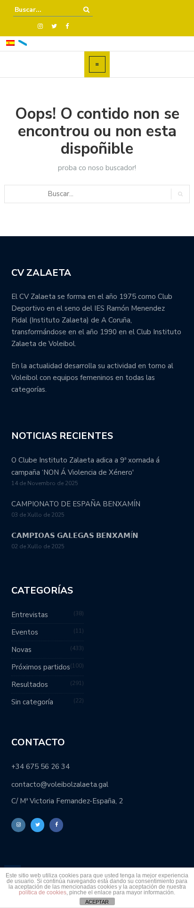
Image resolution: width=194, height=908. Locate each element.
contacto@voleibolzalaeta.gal (59, 784)
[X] (54, 26)
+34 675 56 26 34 (40, 766)
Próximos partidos (40, 667)
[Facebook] (67, 26)
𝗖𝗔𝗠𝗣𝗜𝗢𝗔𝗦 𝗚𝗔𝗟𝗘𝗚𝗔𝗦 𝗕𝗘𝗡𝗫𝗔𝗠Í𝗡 (74, 535)
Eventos (24, 632)
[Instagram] (40, 26)
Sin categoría (32, 702)
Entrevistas (29, 614)
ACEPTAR (97, 902)
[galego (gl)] (22, 42)
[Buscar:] (43, 9)
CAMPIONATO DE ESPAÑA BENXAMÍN (75, 504)
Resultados (29, 684)
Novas (21, 649)
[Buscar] (86, 9)
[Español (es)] (10, 42)
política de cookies (42, 892)
